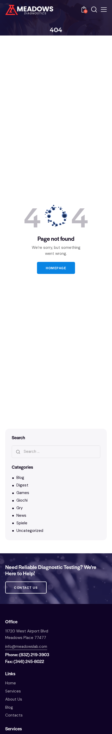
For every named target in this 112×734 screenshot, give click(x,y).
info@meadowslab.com (26, 646)
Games (22, 492)
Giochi (22, 500)
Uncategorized (29, 530)
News (21, 515)
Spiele (21, 523)
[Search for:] (56, 451)
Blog (20, 477)
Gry (19, 507)
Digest (22, 485)
